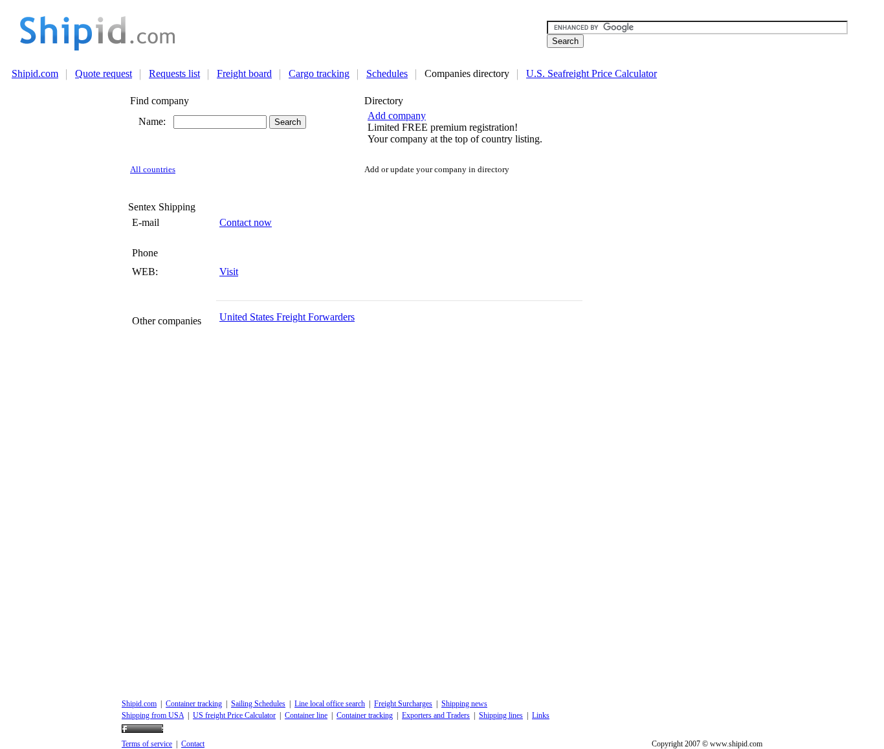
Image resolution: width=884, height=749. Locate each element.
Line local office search (329, 703)
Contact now (245, 222)
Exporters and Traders (436, 715)
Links (540, 715)
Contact (192, 743)
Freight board (244, 73)
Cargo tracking (319, 73)
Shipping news (464, 703)
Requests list (174, 73)
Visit (228, 271)
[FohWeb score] (142, 730)
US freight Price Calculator (234, 715)
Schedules (387, 73)
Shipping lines (501, 715)
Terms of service (147, 743)
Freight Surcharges (403, 703)
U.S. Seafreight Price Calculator (591, 73)
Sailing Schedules (258, 703)
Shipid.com (35, 73)
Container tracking (194, 703)
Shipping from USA (153, 715)
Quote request (103, 73)
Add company (397, 115)
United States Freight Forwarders (287, 316)
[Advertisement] (374, 33)
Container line (306, 715)
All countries (152, 169)
